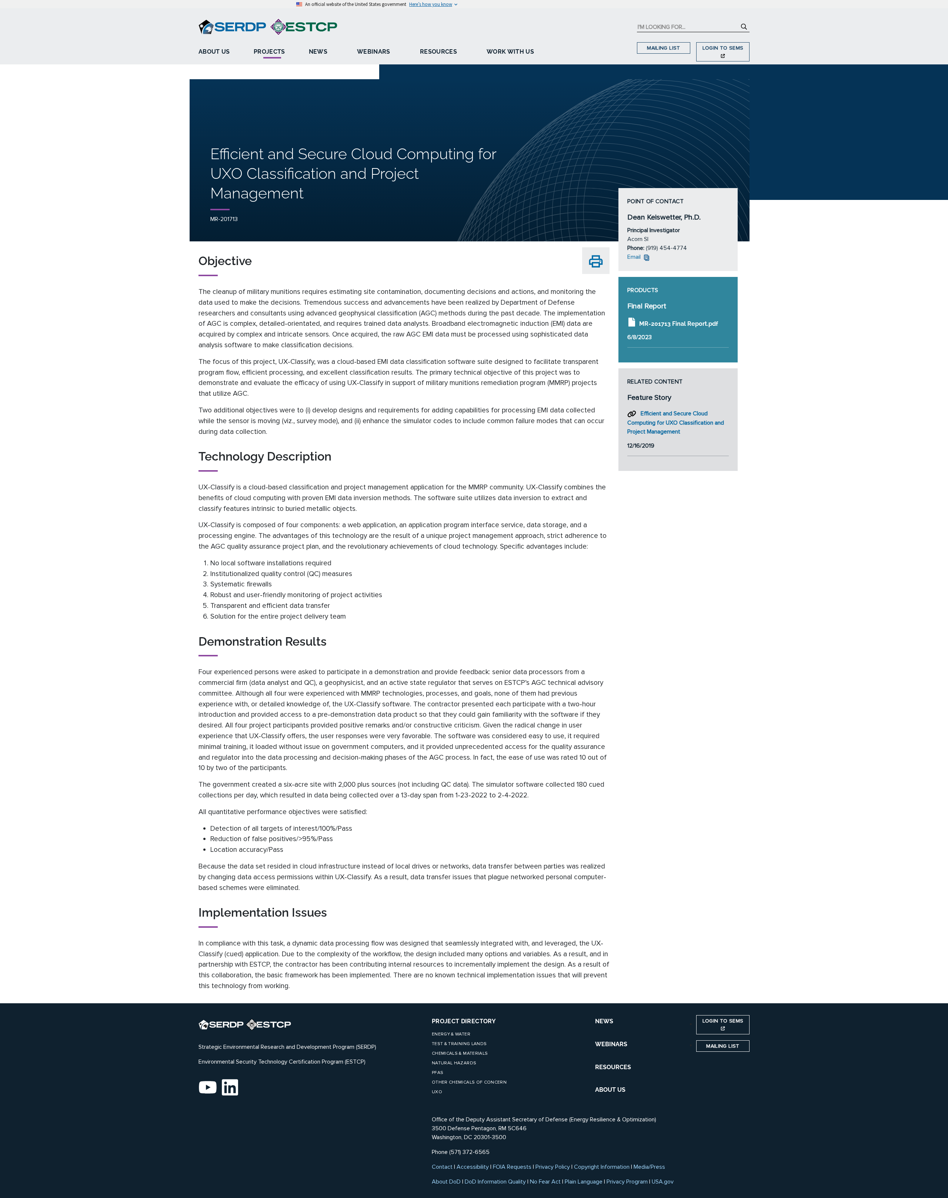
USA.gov (663, 1181)
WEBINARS (611, 1044)
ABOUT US (610, 1089)
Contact (442, 1167)
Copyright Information (602, 1167)
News (318, 51)
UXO (437, 1092)
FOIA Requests (512, 1167)
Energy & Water (451, 1034)
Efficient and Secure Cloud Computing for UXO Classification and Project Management (675, 422)
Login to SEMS (723, 48)
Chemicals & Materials (460, 1053)
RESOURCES (613, 1067)
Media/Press (649, 1167)
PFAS (437, 1072)
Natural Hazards (454, 1063)
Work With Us (510, 51)
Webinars (373, 51)
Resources (438, 51)
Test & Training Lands (459, 1044)
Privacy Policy (552, 1167)
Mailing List (663, 48)
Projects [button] (269, 51)
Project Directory (464, 1021)
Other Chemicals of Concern (469, 1082)
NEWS (604, 1021)
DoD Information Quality (495, 1181)
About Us (214, 51)
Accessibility (473, 1167)
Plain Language (583, 1181)
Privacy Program (627, 1181)
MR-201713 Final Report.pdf (678, 323)
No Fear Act (545, 1181)
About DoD (446, 1181)
